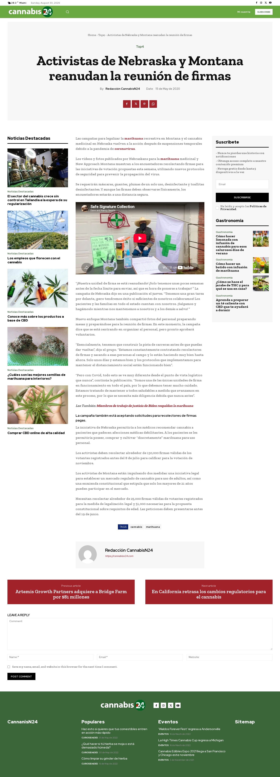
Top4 (101, 35)
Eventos (163, 734)
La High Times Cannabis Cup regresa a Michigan (191, 740)
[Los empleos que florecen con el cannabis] (37, 230)
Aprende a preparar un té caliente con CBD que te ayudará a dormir (232, 305)
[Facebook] (256, 3)
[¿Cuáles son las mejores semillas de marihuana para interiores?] (37, 346)
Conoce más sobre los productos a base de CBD (35, 318)
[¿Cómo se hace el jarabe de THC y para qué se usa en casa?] (261, 283)
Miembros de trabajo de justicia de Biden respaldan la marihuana (145, 406)
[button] (67, 11)
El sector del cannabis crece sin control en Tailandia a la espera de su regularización (37, 200)
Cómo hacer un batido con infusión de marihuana (231, 267)
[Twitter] (265, 3)
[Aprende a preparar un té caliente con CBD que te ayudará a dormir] (261, 302)
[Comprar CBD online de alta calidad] (37, 404)
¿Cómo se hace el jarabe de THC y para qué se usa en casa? (232, 285)
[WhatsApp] (153, 104)
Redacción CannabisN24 (123, 88)
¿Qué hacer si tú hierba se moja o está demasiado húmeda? (108, 745)
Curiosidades (90, 737)
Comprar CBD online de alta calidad (36, 433)
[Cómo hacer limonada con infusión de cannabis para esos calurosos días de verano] (261, 239)
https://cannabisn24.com (119, 556)
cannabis (136, 527)
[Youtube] (270, 3)
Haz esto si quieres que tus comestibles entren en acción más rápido (114, 731)
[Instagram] (261, 3)
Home (92, 35)
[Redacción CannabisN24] (89, 554)
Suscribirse (242, 197)
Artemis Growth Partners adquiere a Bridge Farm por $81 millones (71, 594)
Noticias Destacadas (20, 191)
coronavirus (124, 149)
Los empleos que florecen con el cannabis (33, 260)
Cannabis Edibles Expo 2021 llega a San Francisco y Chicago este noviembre (192, 753)
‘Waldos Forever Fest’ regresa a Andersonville (189, 729)
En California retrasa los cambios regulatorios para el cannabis (209, 594)
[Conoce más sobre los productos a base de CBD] (37, 288)
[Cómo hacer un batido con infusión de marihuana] (261, 265)
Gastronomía (224, 232)
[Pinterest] (144, 104)
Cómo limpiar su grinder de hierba (104, 758)
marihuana (134, 138)
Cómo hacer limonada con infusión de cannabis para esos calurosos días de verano (231, 244)
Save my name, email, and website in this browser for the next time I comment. (64, 666)
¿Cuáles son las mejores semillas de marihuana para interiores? (36, 377)
